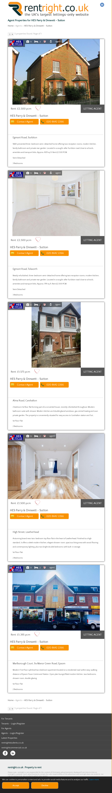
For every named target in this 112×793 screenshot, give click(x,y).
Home (11, 26)
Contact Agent (25, 121)
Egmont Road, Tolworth (25, 269)
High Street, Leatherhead (26, 532)
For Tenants (6, 719)
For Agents (6, 728)
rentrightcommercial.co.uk (14, 747)
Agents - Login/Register (12, 733)
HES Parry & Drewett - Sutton (38, 26)
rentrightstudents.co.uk (12, 743)
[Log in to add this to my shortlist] (38, 108)
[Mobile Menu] (102, 5)
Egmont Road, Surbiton (25, 137)
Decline (45, 785)
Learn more (94, 780)
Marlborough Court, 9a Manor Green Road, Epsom (39, 663)
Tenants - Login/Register (13, 723)
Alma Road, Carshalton (25, 400)
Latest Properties (9, 738)
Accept (16, 785)
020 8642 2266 (55, 121)
